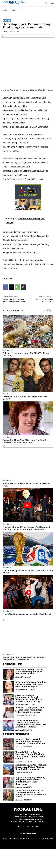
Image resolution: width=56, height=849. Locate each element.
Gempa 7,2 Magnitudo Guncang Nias (44, 301)
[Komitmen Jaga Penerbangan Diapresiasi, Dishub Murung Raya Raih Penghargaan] (8, 769)
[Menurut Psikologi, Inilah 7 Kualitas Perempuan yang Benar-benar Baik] (8, 674)
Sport (19, 10)
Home (5, 10)
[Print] (23, 287)
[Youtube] (37, 826)
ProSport (12, 10)
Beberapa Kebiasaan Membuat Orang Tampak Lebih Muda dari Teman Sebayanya (31, 684)
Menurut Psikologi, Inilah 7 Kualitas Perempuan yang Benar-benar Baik (29, 671)
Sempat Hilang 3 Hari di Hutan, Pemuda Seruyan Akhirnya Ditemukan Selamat (30, 741)
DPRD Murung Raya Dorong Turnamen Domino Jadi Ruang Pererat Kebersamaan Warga (30, 793)
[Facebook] (5, 287)
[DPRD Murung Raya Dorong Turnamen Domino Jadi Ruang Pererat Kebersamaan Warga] (8, 795)
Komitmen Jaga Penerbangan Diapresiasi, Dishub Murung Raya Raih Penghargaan (30, 767)
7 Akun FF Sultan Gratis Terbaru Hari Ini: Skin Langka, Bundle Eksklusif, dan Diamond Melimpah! (30, 723)
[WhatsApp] (17, 287)
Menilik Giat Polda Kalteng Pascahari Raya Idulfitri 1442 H (14, 302)
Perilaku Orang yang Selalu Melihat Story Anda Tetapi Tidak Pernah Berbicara (29, 710)
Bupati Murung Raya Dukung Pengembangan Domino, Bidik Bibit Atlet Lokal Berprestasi (30, 780)
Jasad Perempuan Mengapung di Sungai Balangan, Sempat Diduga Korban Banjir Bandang (28, 698)
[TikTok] (28, 826)
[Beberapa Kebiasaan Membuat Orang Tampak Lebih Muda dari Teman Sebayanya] (8, 687)
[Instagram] (23, 826)
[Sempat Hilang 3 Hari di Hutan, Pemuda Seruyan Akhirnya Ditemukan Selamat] (8, 744)
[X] (11, 287)
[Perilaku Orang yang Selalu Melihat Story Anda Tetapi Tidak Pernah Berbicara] (8, 712)
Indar (12, 278)
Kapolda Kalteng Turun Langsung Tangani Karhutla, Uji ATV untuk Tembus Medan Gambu (30, 755)
